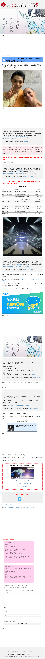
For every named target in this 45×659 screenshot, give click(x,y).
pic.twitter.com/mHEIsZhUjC (10, 138)
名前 (5, 607)
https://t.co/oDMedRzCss (9, 173)
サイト (5, 615)
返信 (6, 580)
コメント (6, 592)
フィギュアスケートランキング (22, 480)
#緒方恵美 (10, 405)
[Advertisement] (22, 44)
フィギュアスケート (6, 504)
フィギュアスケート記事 (15, 651)
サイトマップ (26, 651)
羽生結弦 (11, 504)
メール (5, 611)
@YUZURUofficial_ (23, 136)
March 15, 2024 (28, 141)
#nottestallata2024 (12, 136)
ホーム (9, 651)
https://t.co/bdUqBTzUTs (22, 405)
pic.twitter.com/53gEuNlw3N (23, 266)
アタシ (22, 651)
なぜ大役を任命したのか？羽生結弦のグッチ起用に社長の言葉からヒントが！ (20, 508)
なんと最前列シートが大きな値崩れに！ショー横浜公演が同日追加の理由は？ (20, 507)
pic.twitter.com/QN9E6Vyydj (30, 173)
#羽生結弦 (19, 170)
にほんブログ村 (22, 486)
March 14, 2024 (28, 269)
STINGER (38, 656)
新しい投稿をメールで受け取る (9, 621)
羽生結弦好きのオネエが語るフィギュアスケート (22, 654)
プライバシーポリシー (33, 651)
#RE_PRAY (19, 173)
